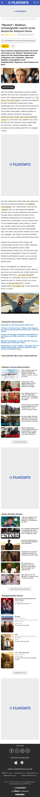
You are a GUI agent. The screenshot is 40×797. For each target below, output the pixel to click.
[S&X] (7, 642)
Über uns (6, 782)
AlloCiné (4, 773)
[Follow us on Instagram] (22, 751)
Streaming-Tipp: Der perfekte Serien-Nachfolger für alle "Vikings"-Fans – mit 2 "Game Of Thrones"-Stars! (30, 407)
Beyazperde (31, 773)
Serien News (13, 19)
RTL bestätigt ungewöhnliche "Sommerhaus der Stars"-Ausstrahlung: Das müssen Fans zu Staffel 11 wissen (30, 531)
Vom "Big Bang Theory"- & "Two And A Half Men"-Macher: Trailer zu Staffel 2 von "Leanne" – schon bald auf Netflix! (29, 396)
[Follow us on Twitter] (17, 751)
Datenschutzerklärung (15, 784)
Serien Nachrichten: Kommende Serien (27, 19)
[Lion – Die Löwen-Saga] (7, 660)
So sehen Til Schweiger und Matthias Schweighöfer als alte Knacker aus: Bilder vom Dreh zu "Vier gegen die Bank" (19, 336)
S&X (16, 634)
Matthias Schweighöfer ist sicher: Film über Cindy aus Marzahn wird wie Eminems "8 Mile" (19, 341)
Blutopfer (17, 616)
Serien (7, 19)
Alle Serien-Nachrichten (20, 442)
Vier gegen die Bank (25, 275)
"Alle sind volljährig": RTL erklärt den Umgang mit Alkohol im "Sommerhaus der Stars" (29, 519)
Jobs (12, 782)
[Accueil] (18, 2)
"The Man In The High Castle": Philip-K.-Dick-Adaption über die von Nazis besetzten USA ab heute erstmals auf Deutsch (20, 329)
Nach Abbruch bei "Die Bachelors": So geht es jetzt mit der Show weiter (29, 576)
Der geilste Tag (18, 286)
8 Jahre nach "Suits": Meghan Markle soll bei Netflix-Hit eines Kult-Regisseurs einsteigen (28, 384)
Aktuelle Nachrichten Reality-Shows (20, 589)
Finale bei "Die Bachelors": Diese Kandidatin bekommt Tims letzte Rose (29, 541)
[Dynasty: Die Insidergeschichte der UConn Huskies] (7, 606)
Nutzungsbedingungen (28, 782)
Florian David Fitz (15, 283)
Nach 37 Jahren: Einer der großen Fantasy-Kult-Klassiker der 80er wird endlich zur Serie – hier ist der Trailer (29, 373)
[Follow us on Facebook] (12, 751)
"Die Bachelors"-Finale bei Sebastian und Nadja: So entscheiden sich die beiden (29, 553)
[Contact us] (28, 751)
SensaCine (17, 773)
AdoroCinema (7, 775)
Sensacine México (27, 775)
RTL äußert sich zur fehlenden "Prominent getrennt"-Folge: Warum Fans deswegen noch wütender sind (28, 566)
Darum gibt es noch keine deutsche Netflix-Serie (17, 325)
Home (3, 19)
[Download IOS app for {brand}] (17, 762)
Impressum (18, 782)
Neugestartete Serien (20, 672)
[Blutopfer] (7, 624)
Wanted (4, 210)
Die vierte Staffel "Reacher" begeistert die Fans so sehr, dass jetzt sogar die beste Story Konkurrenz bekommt (29, 419)
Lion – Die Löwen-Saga (22, 652)
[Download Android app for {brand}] (23, 762)
